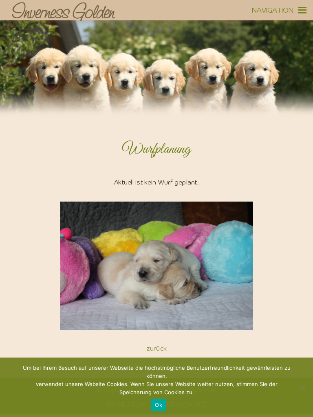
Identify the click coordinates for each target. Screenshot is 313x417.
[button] (273, 10)
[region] (156, 81)
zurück (156, 349)
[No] (303, 387)
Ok (158, 405)
